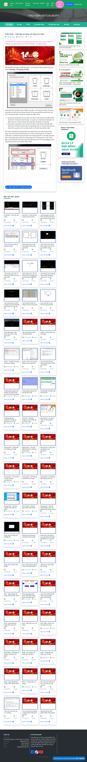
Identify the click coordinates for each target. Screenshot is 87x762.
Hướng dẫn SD (27, 4)
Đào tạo (47, 4)
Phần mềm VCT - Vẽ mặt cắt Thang (19, 187)
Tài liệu (19, 24)
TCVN (28, 24)
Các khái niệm (39, 24)
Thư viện (9, 24)
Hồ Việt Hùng (11, 37)
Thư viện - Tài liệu (38, 3)
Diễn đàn (52, 4)
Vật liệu (66, 24)
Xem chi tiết (8, 226)
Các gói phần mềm (59, 4)
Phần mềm (19, 3)
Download (69, 4)
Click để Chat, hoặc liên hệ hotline (69, 758)
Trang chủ (12, 4)
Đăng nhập (78, 4)
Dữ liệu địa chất (54, 24)
